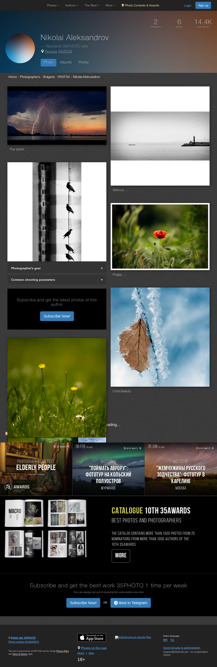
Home (12, 77)
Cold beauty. (122, 391)
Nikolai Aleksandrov (86, 77)
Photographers (30, 77)
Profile (84, 62)
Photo (48, 62)
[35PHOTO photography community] (23, 5)
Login (187, 5)
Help (91, 653)
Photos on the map (94, 648)
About (80, 653)
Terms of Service (19, 654)
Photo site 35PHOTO (23, 637)
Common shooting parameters (33, 279)
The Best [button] (91, 5)
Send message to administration (181, 647)
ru (172, 640)
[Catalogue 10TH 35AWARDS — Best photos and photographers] (45, 527)
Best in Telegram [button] (132, 603)
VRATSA (65, 51)
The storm (17, 149)
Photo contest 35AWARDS (23, 641)
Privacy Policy (62, 651)
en (165, 640)
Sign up (203, 5)
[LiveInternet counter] (17, 645)
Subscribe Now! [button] (57, 316)
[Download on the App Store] (95, 637)
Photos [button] (52, 5)
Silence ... (120, 190)
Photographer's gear (26, 268)
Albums (66, 62)
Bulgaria (51, 51)
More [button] (109, 5)
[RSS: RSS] (7, 433)
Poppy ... (119, 274)
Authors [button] (71, 5)
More (121, 556)
